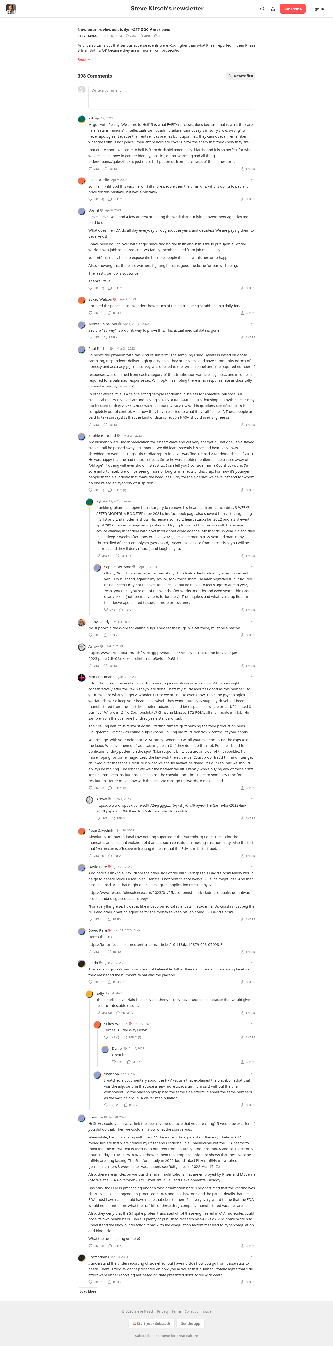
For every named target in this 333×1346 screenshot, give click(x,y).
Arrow (93, 646)
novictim (95, 1117)
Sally (100, 993)
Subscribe (293, 8)
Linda (93, 962)
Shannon (111, 1073)
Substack (142, 1335)
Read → (84, 59)
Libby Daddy (99, 621)
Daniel (93, 210)
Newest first (243, 76)
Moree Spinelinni (102, 323)
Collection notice (198, 1311)
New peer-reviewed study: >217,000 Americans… (126, 29)
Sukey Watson (100, 299)
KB (90, 118)
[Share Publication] (273, 9)
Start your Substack (153, 1323)
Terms (177, 1311)
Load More (88, 1291)
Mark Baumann (101, 676)
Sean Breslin (98, 179)
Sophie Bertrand (102, 435)
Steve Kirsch (89, 36)
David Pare (97, 866)
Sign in (318, 8)
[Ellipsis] (253, 118)
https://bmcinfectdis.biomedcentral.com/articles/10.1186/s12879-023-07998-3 (155, 944)
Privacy (163, 1311)
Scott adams (98, 1256)
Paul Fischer (98, 348)
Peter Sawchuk (100, 830)
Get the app (190, 1323)
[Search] (262, 9)
